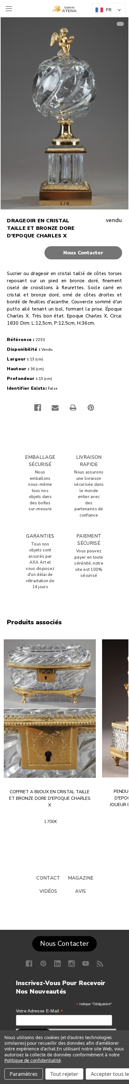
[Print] (73, 407)
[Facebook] (37, 407)
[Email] (55, 407)
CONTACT (48, 878)
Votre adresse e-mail (39, 1011)
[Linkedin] (57, 963)
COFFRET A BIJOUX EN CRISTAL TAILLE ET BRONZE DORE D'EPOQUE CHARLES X (49, 798)
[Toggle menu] (8, 8)
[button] (64, 252)
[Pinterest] (90, 407)
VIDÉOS (48, 891)
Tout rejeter (64, 1073)
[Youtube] (85, 963)
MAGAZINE (80, 878)
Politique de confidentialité (32, 1060)
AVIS (80, 891)
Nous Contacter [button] (64, 943)
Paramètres (24, 1073)
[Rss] (100, 963)
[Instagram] (71, 963)
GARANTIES (40, 536)
